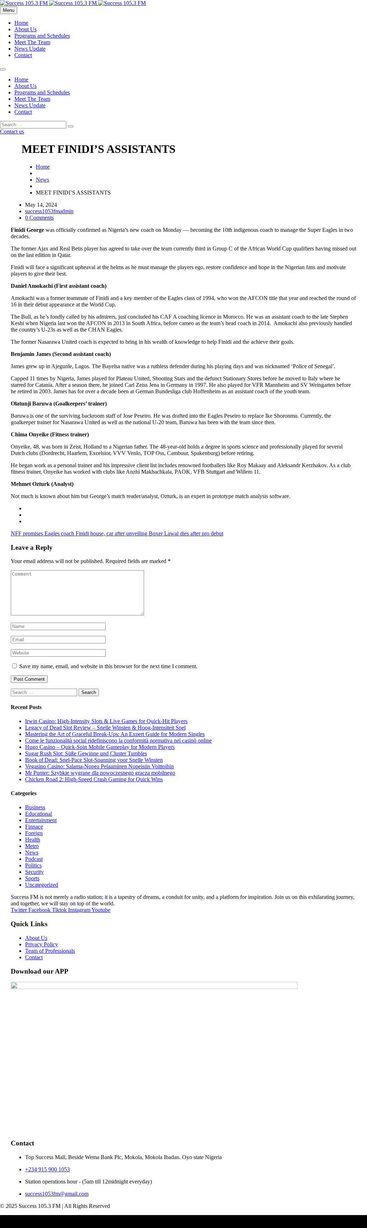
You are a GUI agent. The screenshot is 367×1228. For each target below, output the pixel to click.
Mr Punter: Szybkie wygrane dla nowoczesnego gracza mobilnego (100, 773)
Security (34, 872)
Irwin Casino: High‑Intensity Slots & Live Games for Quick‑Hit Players (106, 721)
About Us (25, 29)
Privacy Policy (41, 944)
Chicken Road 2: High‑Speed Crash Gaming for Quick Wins (94, 779)
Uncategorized (41, 885)
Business (35, 807)
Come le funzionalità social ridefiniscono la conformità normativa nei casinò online (118, 740)
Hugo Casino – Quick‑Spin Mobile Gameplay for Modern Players (100, 747)
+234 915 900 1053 (47, 1169)
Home (21, 23)
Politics (33, 865)
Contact (23, 55)
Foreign (34, 833)
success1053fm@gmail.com (57, 1194)
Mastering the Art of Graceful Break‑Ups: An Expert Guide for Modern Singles (115, 734)
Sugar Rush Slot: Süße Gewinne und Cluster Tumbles (86, 753)
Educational (38, 814)
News (42, 180)
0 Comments (39, 218)
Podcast (34, 859)
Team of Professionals (50, 951)
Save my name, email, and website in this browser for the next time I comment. (108, 666)
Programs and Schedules (42, 36)
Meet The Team (32, 42)
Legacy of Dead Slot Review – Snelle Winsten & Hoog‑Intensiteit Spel (105, 728)
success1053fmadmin (49, 211)
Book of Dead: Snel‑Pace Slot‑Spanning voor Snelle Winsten (94, 760)
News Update (30, 49)
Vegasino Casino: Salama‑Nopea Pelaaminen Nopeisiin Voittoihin (99, 766)
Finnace (34, 827)
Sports (32, 878)
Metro (32, 846)
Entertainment (41, 820)
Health (32, 839)
